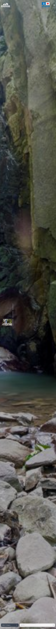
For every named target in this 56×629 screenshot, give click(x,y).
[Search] (53, 625)
